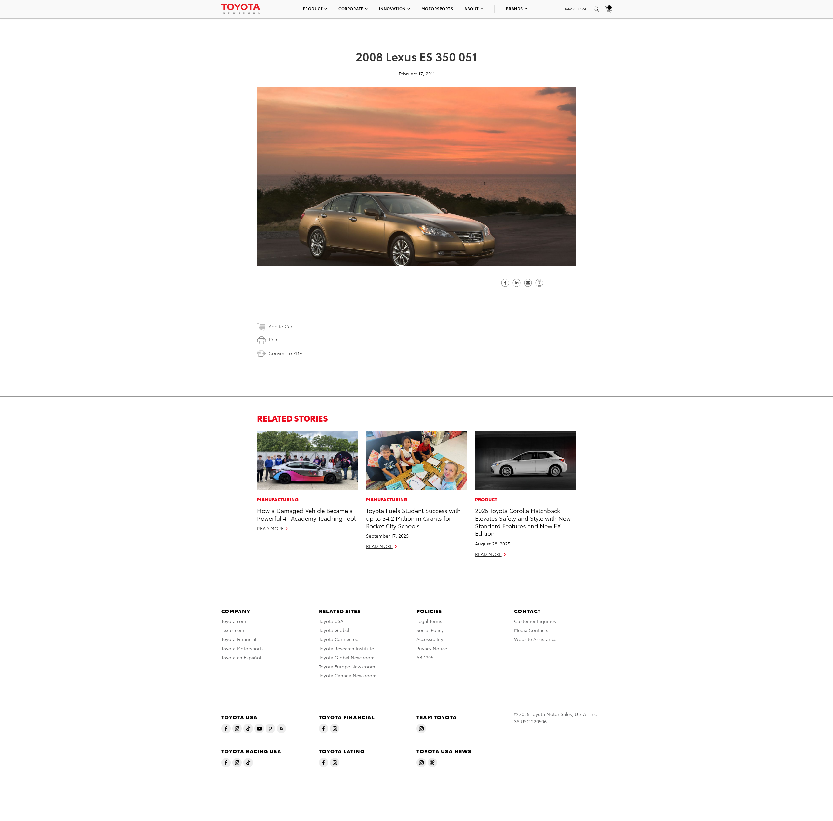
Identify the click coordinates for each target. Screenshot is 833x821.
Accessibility (429, 639)
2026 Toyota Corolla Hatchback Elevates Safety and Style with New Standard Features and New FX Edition (523, 521)
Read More (270, 528)
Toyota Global (334, 630)
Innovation (392, 8)
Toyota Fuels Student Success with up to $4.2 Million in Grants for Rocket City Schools (413, 518)
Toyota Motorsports (242, 648)
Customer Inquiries (535, 621)
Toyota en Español (241, 657)
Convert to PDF (285, 353)
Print (274, 339)
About (471, 8)
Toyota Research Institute (346, 648)
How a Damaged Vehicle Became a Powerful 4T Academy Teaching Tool (306, 514)
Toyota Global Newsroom (347, 657)
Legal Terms (429, 621)
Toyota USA (331, 621)
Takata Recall (576, 8)
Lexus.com (232, 630)
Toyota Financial (238, 639)
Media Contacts (531, 630)
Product (313, 8)
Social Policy (430, 630)
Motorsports (437, 8)
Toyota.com (233, 621)
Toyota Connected (339, 639)
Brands (514, 8)
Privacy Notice (431, 648)
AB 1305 (424, 657)
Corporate (350, 8)
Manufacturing (278, 499)
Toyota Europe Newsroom (347, 666)
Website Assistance (535, 639)
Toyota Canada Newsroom (347, 675)
